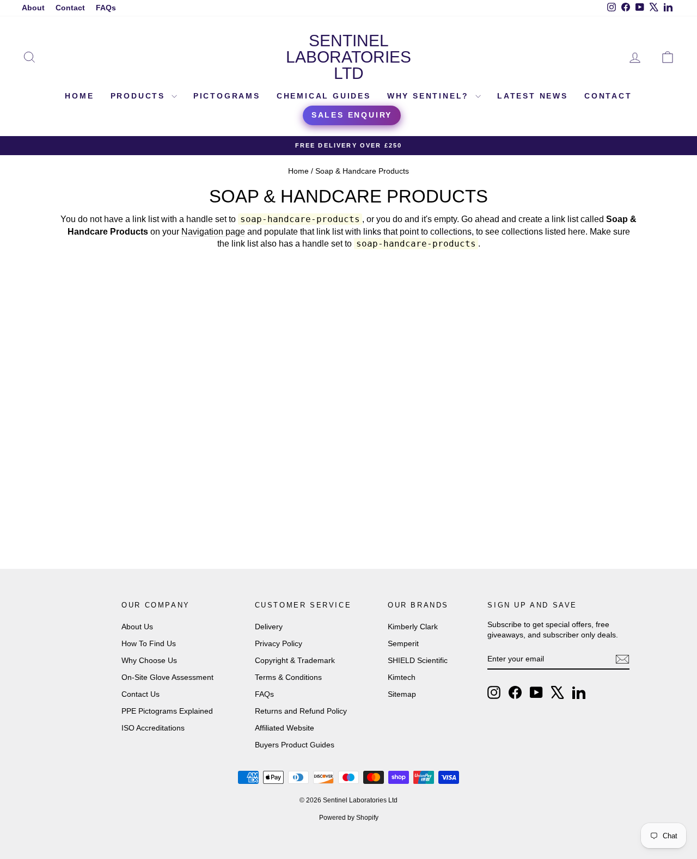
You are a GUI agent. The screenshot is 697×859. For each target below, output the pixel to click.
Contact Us (140, 694)
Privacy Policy (278, 643)
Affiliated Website (284, 727)
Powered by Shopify (348, 817)
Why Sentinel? (430, 95)
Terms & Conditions (288, 677)
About (33, 7)
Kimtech (401, 677)
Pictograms (226, 95)
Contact (70, 7)
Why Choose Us (149, 660)
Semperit (403, 643)
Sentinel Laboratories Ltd (348, 57)
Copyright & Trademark (295, 660)
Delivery (269, 626)
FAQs (106, 7)
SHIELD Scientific (418, 660)
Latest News (532, 95)
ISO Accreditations (153, 727)
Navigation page (213, 231)
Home (79, 95)
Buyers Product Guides (294, 744)
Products (140, 95)
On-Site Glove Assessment (167, 677)
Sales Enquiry (351, 115)
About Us (137, 626)
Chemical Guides (324, 95)
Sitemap (402, 694)
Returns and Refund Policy (301, 711)
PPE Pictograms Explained (167, 711)
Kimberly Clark (413, 626)
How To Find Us (148, 643)
